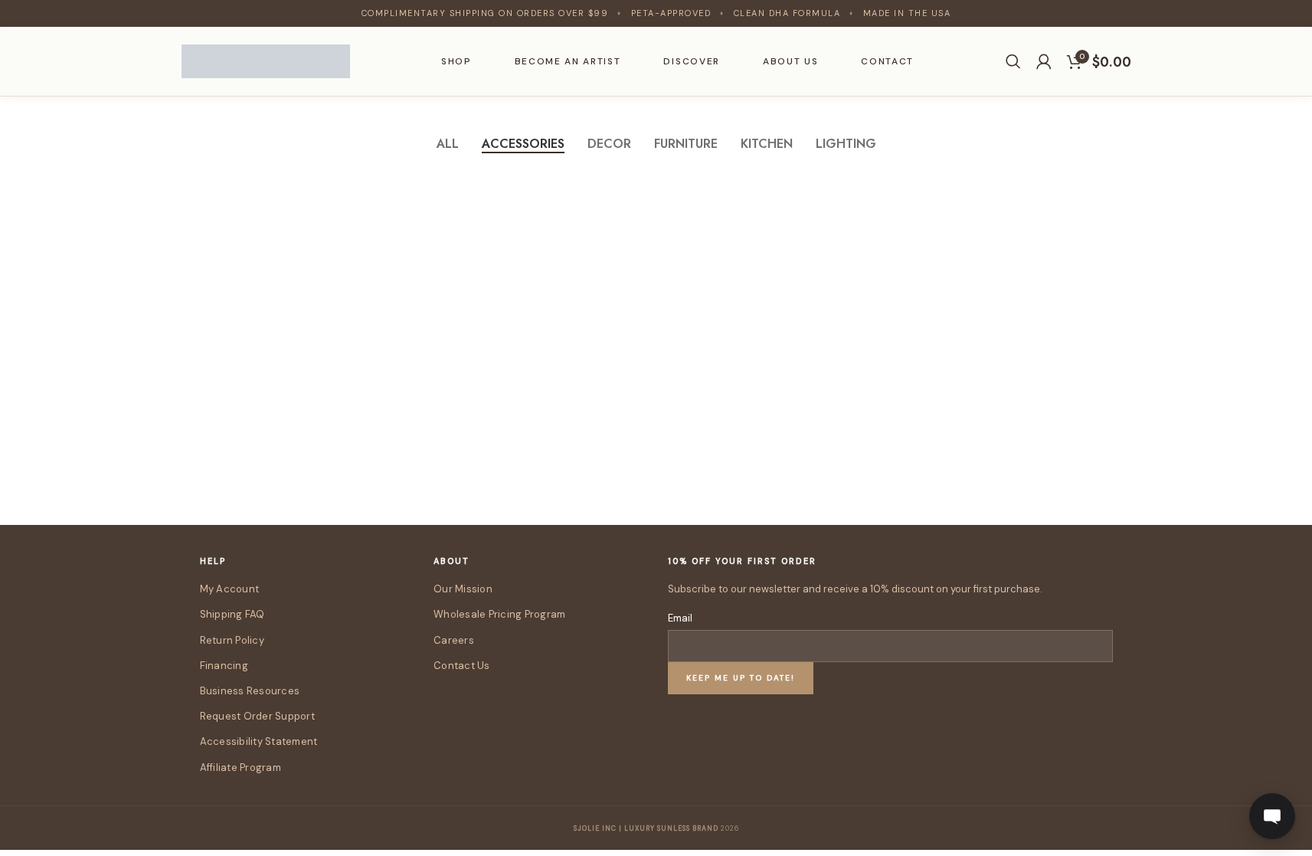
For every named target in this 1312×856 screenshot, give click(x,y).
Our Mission (463, 588)
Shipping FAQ (232, 614)
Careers (454, 640)
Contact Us (462, 665)
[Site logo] (266, 59)
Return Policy (232, 640)
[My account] (1044, 61)
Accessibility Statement (259, 741)
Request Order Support (257, 716)
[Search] (1013, 61)
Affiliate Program (240, 767)
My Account (230, 588)
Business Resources (250, 690)
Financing (224, 665)
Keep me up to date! (740, 678)
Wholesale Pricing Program (500, 614)
